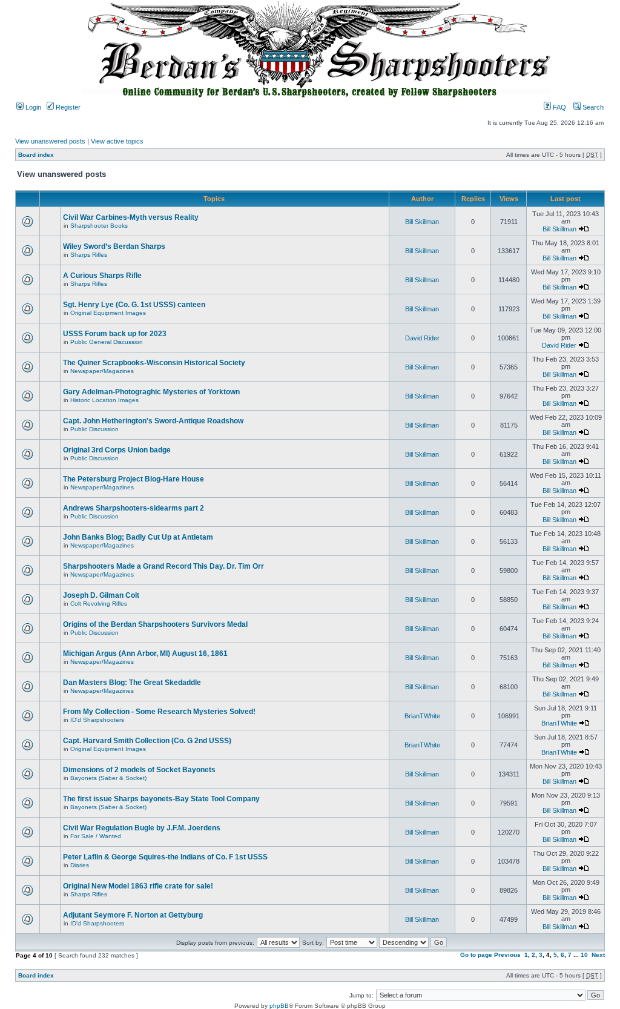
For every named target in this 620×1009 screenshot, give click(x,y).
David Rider (422, 338)
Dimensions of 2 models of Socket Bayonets (139, 770)
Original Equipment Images (108, 312)
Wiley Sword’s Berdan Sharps (114, 246)
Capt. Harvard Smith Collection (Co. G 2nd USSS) (147, 740)
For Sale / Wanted (95, 836)
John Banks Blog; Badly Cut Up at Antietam (138, 537)
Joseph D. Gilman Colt (101, 595)
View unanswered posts (50, 141)
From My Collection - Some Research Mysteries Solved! (159, 711)
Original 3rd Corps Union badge (117, 450)
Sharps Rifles (88, 254)
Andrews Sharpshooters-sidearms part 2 (133, 508)
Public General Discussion (106, 342)
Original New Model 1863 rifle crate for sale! (138, 886)
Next (598, 954)
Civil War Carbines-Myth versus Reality (131, 217)
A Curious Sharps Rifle (102, 275)
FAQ (558, 107)
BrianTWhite (422, 716)
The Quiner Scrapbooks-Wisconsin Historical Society (154, 363)
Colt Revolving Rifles (98, 603)
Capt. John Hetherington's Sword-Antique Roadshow (153, 421)
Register (67, 107)
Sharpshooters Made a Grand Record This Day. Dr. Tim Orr (163, 566)
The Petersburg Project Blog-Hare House (133, 479)
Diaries (79, 865)
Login (32, 107)
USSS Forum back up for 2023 (115, 333)
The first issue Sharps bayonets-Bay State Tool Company (161, 799)
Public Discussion (94, 429)
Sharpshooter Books (99, 225)
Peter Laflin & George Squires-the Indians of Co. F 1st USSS (165, 857)
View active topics (117, 141)
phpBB (279, 1005)
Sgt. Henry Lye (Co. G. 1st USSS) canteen (134, 304)
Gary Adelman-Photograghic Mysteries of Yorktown (151, 392)
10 (584, 954)
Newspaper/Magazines (102, 371)
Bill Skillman (422, 221)
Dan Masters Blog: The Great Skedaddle (132, 682)
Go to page (476, 954)
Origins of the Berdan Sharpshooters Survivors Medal (155, 624)
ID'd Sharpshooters (97, 719)
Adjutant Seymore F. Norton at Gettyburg (133, 915)
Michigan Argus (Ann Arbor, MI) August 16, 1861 (145, 653)
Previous (507, 954)
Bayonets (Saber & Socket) (108, 778)
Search (592, 107)
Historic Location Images (104, 400)
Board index (36, 154)
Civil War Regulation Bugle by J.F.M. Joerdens (141, 828)
